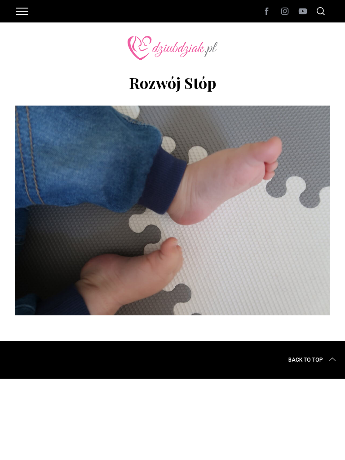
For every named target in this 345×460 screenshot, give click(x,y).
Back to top (305, 360)
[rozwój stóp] (172, 312)
